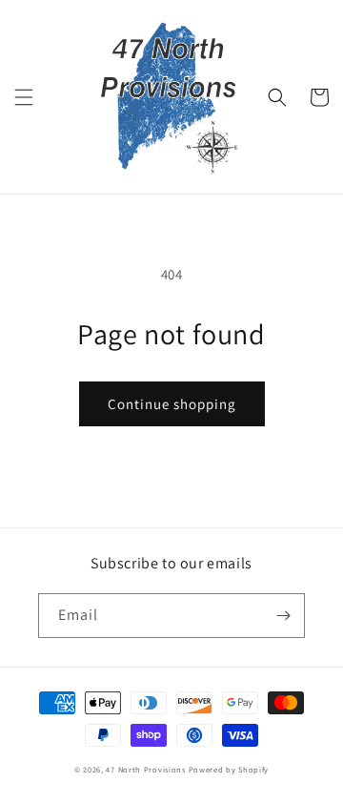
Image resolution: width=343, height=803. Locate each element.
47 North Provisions (145, 769)
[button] (24, 97)
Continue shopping (172, 404)
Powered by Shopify (229, 769)
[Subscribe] (283, 615)
